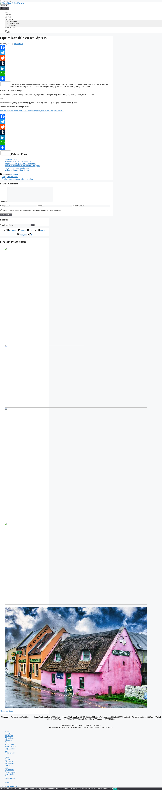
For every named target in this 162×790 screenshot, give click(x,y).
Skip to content (5, 1)
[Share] (56, 78)
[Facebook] (56, 47)
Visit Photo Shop (6, 711)
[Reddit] (56, 58)
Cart (6, 30)
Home (7, 731)
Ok (115, 789)
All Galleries (14, 23)
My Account (9, 744)
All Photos (9, 19)
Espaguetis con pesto (10, 177)
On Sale (8, 17)
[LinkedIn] (56, 68)
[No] (118, 789)
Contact (8, 15)
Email (38, 206)
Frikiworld (14, 174)
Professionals (10, 28)
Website (76, 206)
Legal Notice (9, 749)
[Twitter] (56, 52)
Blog (6, 751)
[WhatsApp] (56, 73)
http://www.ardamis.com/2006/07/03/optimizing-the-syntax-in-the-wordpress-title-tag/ (32, 111)
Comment (3, 202)
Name (2, 206)
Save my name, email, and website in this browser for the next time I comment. (32, 210)
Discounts (8, 740)
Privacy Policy (10, 746)
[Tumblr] (56, 63)
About (7, 13)
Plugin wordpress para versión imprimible (17, 179)
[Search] (33, 225)
